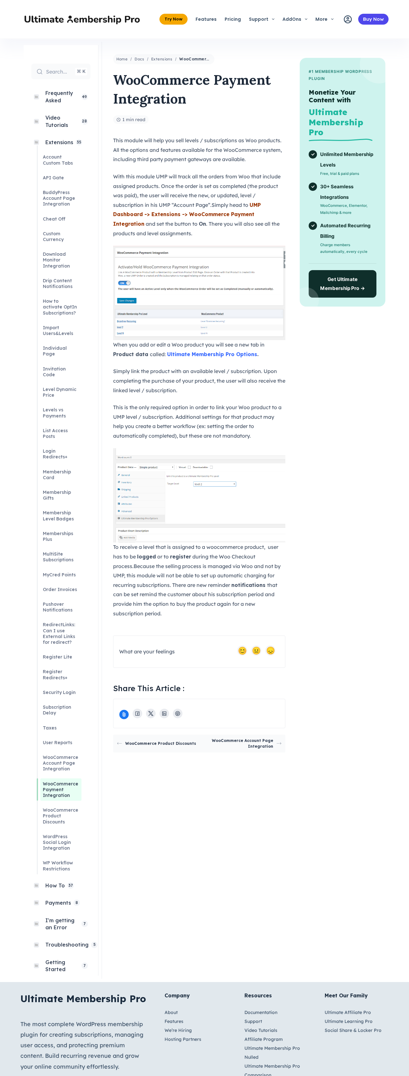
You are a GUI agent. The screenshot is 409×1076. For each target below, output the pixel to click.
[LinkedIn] (164, 713)
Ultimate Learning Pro (349, 1021)
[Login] (348, 19)
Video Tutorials (260, 1030)
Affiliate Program (263, 1039)
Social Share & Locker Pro (353, 1030)
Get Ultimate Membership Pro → (342, 283)
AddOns (291, 19)
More (321, 19)
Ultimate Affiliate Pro (348, 1012)
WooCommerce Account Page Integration (242, 743)
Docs (139, 59)
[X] (151, 713)
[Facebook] (137, 713)
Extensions (161, 59)
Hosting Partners (183, 1039)
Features (206, 19)
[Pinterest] (177, 713)
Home (122, 59)
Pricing (233, 19)
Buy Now (373, 19)
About (171, 1012)
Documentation (260, 1012)
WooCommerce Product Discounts (160, 743)
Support (258, 19)
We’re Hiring (178, 1030)
